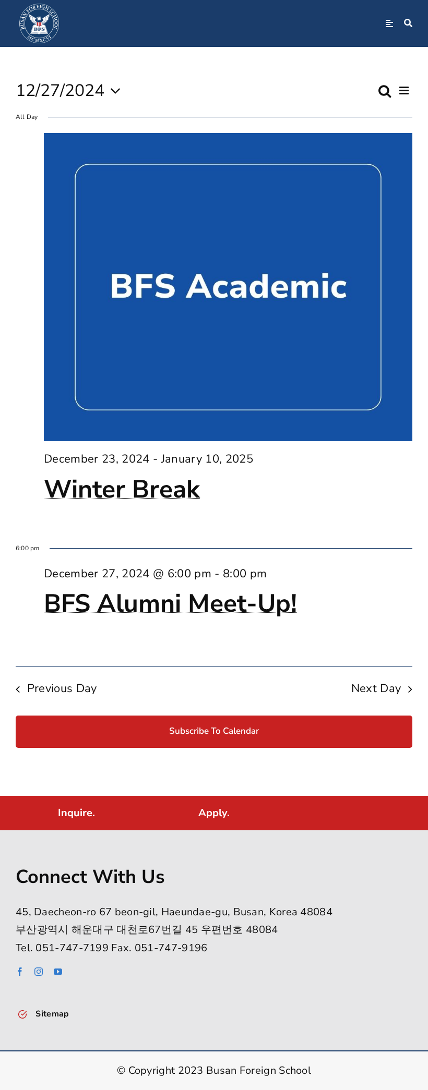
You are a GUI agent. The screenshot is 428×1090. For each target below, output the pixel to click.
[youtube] (58, 971)
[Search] (408, 23)
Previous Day (62, 688)
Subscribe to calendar (214, 731)
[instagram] (38, 971)
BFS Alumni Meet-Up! (170, 603)
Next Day (376, 688)
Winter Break (122, 489)
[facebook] (20, 971)
